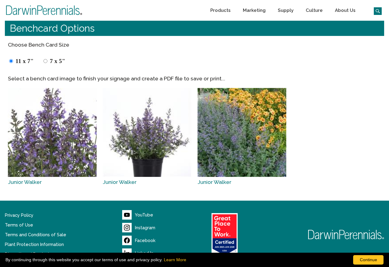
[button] (220, 10)
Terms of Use (19, 225)
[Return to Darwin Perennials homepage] (346, 234)
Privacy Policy (19, 215)
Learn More (175, 259)
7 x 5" (57, 61)
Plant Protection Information (34, 244)
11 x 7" (24, 61)
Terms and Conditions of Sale (35, 234)
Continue (368, 259)
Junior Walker (25, 182)
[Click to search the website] (375, 10)
